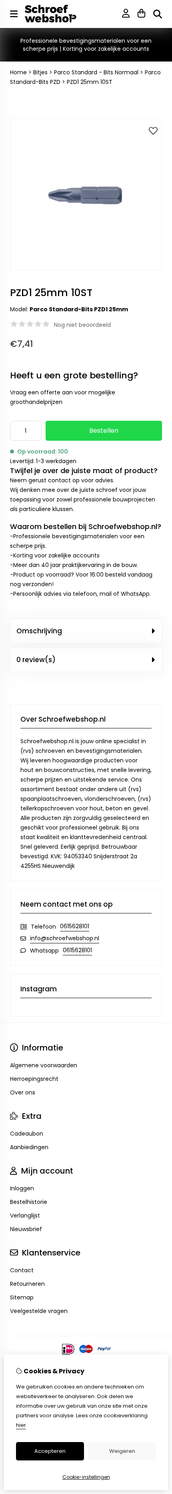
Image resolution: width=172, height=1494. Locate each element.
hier (21, 1425)
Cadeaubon (26, 1134)
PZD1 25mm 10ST (89, 82)
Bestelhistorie (28, 1202)
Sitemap (22, 1297)
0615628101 (74, 926)
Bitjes (40, 72)
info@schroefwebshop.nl (64, 938)
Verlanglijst (25, 1215)
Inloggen (22, 1188)
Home (18, 72)
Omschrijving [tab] (39, 631)
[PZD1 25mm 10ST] (86, 269)
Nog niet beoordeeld (82, 325)
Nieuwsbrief (26, 1229)
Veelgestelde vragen (39, 1311)
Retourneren (27, 1284)
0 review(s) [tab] (36, 659)
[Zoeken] (157, 14)
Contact (22, 1270)
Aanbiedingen (29, 1147)
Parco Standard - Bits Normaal (96, 72)
